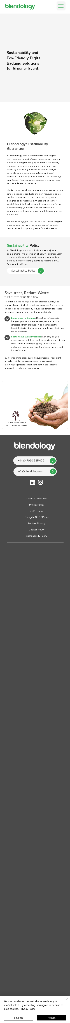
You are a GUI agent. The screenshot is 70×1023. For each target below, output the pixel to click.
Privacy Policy (27, 1009)
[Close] (65, 1000)
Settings (18, 1017)
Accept (51, 1017)
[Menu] (61, 5)
